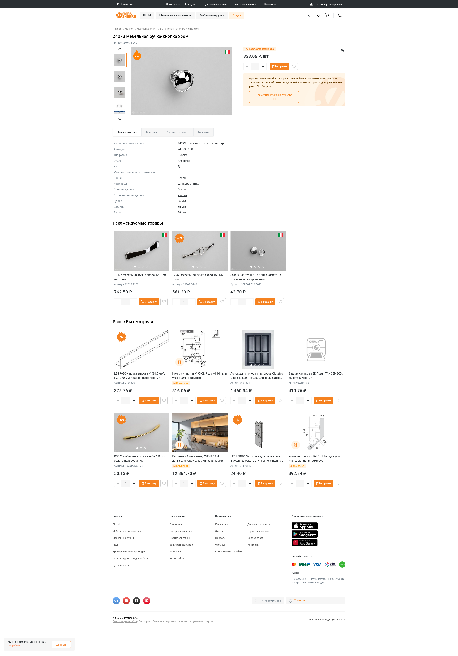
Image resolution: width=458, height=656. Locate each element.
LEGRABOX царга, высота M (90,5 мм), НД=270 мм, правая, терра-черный (139, 376)
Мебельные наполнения (175, 15)
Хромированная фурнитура (129, 551)
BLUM (147, 15)
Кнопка (182, 155)
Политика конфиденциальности (326, 619)
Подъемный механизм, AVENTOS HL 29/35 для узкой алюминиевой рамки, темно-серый (197, 458)
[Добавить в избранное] (294, 66)
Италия (182, 195)
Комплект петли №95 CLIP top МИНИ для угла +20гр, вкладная (199, 376)
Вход (318, 4)
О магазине (173, 4)
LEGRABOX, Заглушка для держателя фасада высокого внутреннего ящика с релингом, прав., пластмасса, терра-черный (256, 458)
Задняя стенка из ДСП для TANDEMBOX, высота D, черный (316, 376)
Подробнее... (14, 645)
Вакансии (175, 551)
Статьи (219, 531)
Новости (220, 537)
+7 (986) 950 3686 (270, 600)
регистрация (334, 4)
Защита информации (182, 544)
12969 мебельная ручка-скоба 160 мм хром (197, 277)
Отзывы (220, 544)
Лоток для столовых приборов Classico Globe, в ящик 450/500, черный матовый (257, 376)
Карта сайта (177, 558)
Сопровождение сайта (125, 621)
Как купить (191, 4)
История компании (181, 531)
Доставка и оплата (215, 4)
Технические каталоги (245, 4)
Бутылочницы (121, 565)
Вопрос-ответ (255, 537)
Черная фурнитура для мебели (131, 558)
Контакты (270, 4)
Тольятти (299, 600)
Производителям (180, 537)
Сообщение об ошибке (228, 551)
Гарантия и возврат (259, 531)
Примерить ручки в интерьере (274, 95)
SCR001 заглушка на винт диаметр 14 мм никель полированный (255, 277)
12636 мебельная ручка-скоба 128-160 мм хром (140, 277)
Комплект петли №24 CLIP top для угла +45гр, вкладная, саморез (315, 458)
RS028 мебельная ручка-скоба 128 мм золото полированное (140, 458)
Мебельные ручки (212, 15)
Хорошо (61, 644)
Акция (237, 15)
